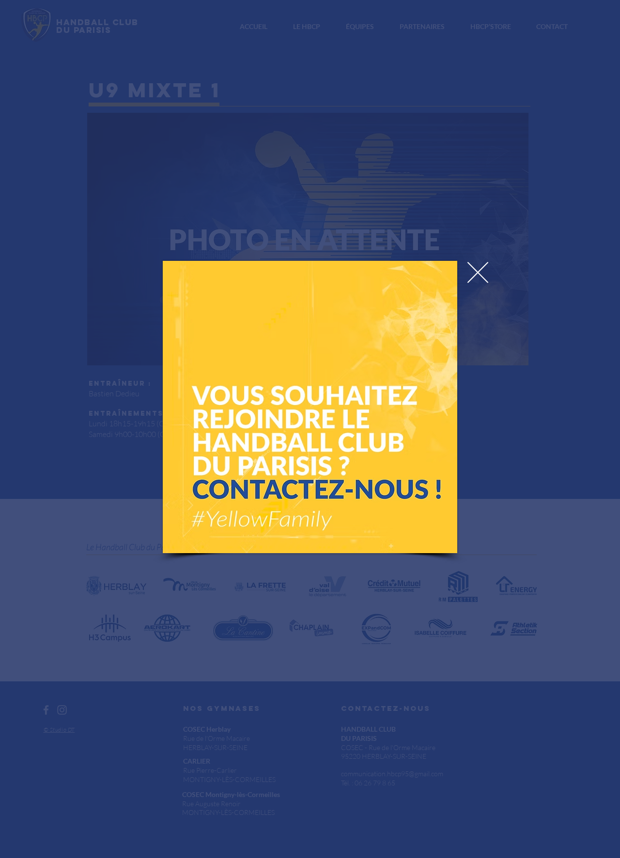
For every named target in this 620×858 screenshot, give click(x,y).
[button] (477, 272)
